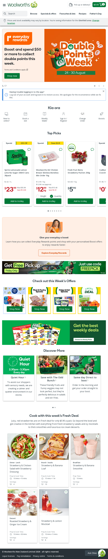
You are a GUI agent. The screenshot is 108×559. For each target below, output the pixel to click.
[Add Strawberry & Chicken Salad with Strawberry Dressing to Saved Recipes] (34, 436)
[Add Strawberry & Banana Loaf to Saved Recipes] (66, 436)
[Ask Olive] (102, 554)
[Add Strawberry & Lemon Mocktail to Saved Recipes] (66, 492)
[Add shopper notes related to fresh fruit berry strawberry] (92, 149)
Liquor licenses (8, 556)
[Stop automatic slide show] (94, 86)
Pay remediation (24, 556)
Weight (43, 196)
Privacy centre (39, 556)
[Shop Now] (14, 300)
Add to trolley (17, 201)
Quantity (57, 196)
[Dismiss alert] (103, 91)
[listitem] (52, 407)
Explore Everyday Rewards (54, 252)
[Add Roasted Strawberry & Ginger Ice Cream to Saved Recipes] (34, 492)
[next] (103, 161)
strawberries (27, 420)
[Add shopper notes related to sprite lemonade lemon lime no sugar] (29, 149)
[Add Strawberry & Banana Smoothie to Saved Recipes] (97, 436)
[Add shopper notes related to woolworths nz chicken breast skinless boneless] (60, 149)
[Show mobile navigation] (5, 4)
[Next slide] (103, 86)
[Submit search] (5, 13)
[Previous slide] (99, 86)
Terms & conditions (55, 556)
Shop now (12, 75)
